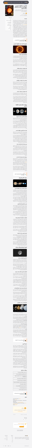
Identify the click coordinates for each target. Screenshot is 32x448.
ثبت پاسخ (25, 414)
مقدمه (10, 19)
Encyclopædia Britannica (20, 402)
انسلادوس (20, 327)
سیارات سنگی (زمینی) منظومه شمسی (9, 22)
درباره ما (7, 437)
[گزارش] (13, 414)
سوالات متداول (10, 28)
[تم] (4, 1)
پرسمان (8, 2)
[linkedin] (5, 446)
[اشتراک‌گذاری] (14, 414)
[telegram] (8, 446)
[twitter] (3, 446)
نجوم (25, 419)
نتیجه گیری (10, 27)
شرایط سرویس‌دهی (6, 438)
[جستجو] (7, 1)
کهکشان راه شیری (25, 24)
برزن (12, 439)
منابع (10, 29)
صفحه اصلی (21, 2)
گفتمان (11, 2)
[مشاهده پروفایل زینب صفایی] (26, 13)
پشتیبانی (7, 439)
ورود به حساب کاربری (22, 426)
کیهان (23, 419)
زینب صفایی (24, 13)
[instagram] (7, 446)
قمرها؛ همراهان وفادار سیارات (9, 25)
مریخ (25, 36)
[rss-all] (10, 446)
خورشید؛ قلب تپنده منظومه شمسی (8, 20)
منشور (15, 2)
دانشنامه (19, 2)
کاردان (17, 2)
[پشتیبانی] (5, 1)
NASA (19, 398)
